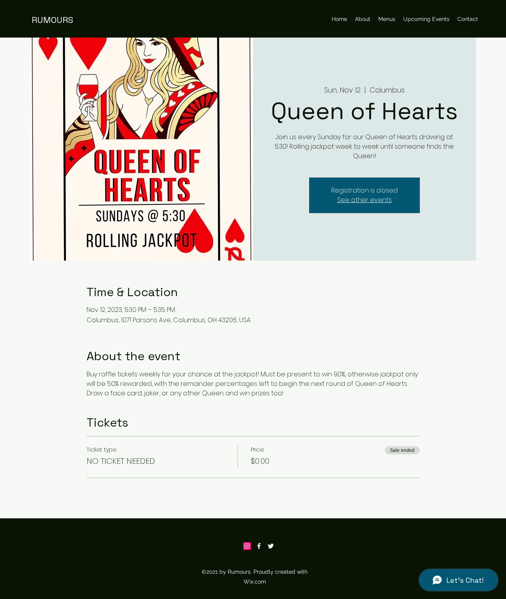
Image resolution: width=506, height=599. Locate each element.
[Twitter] (271, 546)
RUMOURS (52, 19)
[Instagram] (247, 546)
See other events (364, 199)
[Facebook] (259, 546)
